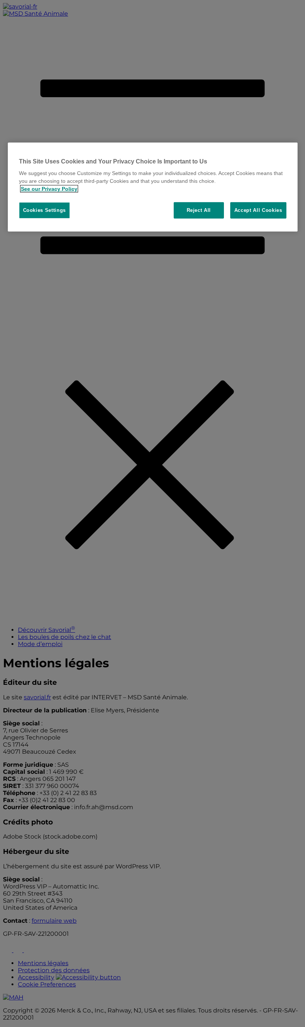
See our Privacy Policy (49, 189)
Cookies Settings (44, 210)
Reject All (199, 210)
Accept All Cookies (258, 210)
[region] (153, 187)
